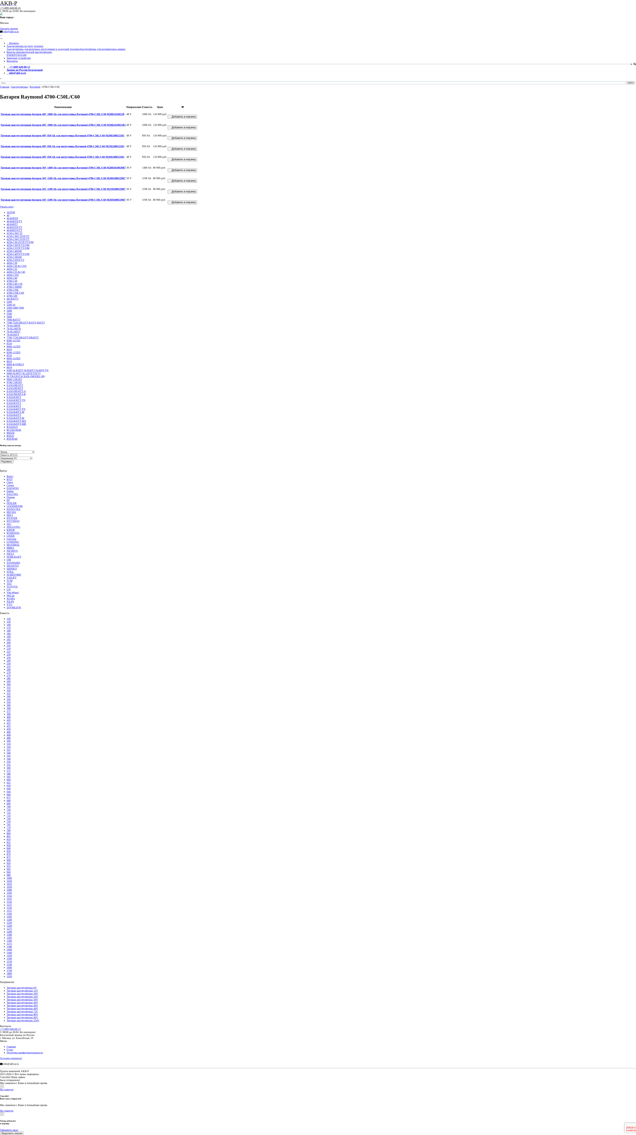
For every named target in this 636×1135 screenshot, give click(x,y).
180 (9, 630)
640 (9, 788)
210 (9, 645)
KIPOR (11, 530)
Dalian (10, 491)
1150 (9, 907)
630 (9, 785)
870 (9, 854)
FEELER (12, 503)
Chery (10, 482)
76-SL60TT (13, 334)
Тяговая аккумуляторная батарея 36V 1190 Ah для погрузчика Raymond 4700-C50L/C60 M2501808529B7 (63, 189)
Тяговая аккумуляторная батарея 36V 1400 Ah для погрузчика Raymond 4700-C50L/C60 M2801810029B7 (63, 167)
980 (9, 875)
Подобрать (6, 461)
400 (9, 717)
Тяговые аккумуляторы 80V (22, 1014)
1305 (9, 937)
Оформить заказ (9, 1130)
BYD (9, 479)
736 (9, 818)
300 (9, 684)
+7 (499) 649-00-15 (10, 8)
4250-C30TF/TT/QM (18, 245)
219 (9, 648)
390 (9, 714)
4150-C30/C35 (14, 233)
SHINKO (12, 568)
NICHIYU (12, 550)
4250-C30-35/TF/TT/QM (20, 242)
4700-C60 (12, 295)
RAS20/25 (12, 427)
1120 (9, 902)
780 (9, 830)
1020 (9, 881)
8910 (9, 367)
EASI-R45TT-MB (16, 424)
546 (9, 758)
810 (9, 839)
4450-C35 (12, 269)
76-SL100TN (14, 328)
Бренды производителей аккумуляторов (29, 52)
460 (9, 732)
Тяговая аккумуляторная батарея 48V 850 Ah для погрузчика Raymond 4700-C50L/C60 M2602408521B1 (62, 156)
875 (9, 857)
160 (9, 624)
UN (9, 589)
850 (9, 851)
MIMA (10, 547)
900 (9, 860)
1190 (9, 916)
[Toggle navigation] (1, 38)
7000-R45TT (14, 319)
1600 (9, 967)
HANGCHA (13, 509)
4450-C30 (12, 263)
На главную (6, 1089)
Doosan (11, 497)
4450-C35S (13, 275)
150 (9, 621)
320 (9, 690)
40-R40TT (12, 224)
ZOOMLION (14, 607)
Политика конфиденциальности (25, 1052)
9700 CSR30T (14, 382)
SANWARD (13, 562)
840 (9, 848)
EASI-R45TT (14, 415)
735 (9, 815)
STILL (10, 571)
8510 (9, 355)
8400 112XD (13, 346)
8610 (9, 361)
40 (8, 215)
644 (9, 791)
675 (9, 797)
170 (9, 627)
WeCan (10, 595)
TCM (9, 580)
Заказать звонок (9, 28)
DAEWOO (13, 488)
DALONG (12, 494)
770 (9, 827)
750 (9, 821)
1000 (9, 878)
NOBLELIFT (14, 556)
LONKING (13, 542)
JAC (9, 524)
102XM (11, 212)
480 (9, 738)
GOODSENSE (15, 506)
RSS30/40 (12, 439)
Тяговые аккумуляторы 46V (22, 1005)
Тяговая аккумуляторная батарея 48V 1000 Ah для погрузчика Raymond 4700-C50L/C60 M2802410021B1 (63, 125)
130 (9, 618)
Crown (10, 485)
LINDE (11, 536)
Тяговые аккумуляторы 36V (22, 999)
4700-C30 (12, 281)
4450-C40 (12, 278)
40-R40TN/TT (14, 221)
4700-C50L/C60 (15, 292)
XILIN (10, 601)
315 (9, 687)
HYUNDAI (13, 521)
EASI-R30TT (14, 397)
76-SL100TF (13, 325)
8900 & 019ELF (15, 364)
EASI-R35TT (14, 403)
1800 (9, 973)
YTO (9, 604)
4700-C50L (13, 289)
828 (9, 845)
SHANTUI (13, 565)
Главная (11, 1046)
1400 (9, 949)
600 (9, 779)
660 (9, 794)
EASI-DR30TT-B (16, 394)
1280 (9, 931)
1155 (9, 910)
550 (9, 761)
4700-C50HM (14, 286)
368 (9, 708)
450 (9, 729)
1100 (9, 893)
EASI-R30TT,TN (16, 400)
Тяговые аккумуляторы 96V (22, 1017)
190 (9, 636)
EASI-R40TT (14, 406)
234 (9, 657)
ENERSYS (13, 55)
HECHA (11, 512)
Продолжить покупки (11, 1133)
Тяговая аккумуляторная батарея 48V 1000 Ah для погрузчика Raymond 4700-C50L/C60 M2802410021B (62, 114)
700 (9, 806)
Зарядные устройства (19, 58)
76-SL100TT (14, 331)
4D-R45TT (13, 298)
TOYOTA (12, 586)
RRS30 (10, 433)
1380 (9, 946)
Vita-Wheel (13, 592)
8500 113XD (13, 352)
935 (9, 866)
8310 (9, 343)
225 (9, 651)
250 (9, 663)
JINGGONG (13, 527)
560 (9, 767)
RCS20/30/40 (14, 430)
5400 (9, 310)
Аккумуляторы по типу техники (25, 46)
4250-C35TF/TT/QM (18, 248)
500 (9, 741)
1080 (9, 890)
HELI (10, 515)
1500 (9, 958)
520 (9, 747)
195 (9, 639)
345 (9, 699)
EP (8, 500)
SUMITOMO (14, 574)
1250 (9, 922)
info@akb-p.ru (11, 31)
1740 (9, 970)
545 (9, 755)
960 (9, 872)
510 (9, 744)
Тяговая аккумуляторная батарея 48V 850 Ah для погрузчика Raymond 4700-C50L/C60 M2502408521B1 (62, 146)
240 (9, 660)
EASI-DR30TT (15, 388)
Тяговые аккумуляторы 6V (22, 987)
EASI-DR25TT (15, 385)
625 (9, 782)
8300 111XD (13, 340)
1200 (9, 919)
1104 (9, 896)
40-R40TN (12, 218)
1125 (9, 904)
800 (9, 833)
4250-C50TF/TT (15, 260)
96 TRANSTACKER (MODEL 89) (26, 376)
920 (9, 863)
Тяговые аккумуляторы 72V (22, 1011)
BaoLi (10, 476)
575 (9, 770)
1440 (9, 952)
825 (9, 842)
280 (9, 678)
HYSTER (12, 518)
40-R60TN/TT (14, 230)
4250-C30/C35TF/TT (18, 239)
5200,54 (11, 304)
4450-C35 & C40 (16, 272)
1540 (9, 964)
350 (9, 702)
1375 (9, 943)
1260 (9, 925)
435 (9, 726)
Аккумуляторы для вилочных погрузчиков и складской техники (43, 49)
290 (9, 681)
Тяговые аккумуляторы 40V (22, 1002)
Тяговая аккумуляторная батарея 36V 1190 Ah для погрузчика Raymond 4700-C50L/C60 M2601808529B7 (63, 199)
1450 (9, 955)
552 (9, 764)
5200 (9, 301)
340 (9, 696)
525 (9, 749)
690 (9, 803)
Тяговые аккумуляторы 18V (22, 993)
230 (9, 654)
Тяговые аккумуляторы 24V (22, 996)
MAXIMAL (13, 544)
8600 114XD (13, 358)
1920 (9, 976)
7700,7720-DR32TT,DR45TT (23, 337)
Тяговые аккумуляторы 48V (22, 1008)
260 (9, 669)
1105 (9, 899)
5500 (9, 313)
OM (9, 559)
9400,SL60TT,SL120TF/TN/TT (24, 373)
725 (9, 812)
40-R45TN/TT (14, 227)
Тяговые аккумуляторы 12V (22, 990)
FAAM (22, 55)
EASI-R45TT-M (15, 418)
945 (9, 869)
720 (9, 809)
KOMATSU (13, 533)
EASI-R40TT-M (15, 412)
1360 (9, 940)
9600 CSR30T (14, 379)
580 (9, 773)
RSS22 (10, 436)
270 (9, 672)
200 (9, 642)
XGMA (11, 598)
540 (9, 752)
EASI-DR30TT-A (16, 391)
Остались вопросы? (11, 1058)
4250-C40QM (14, 251)
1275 (9, 928)
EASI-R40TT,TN (16, 409)
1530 (9, 961)
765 (9, 824)
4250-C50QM (14, 257)
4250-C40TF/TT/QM (18, 254)
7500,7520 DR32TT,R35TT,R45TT (26, 322)
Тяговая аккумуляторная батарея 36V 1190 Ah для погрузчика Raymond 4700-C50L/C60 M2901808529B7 (63, 178)
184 (9, 633)
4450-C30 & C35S (16, 266)
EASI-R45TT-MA (16, 421)
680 (9, 800)
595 (9, 776)
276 (9, 675)
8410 (9, 349)
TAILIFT (12, 577)
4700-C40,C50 (14, 284)
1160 (9, 913)
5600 (9, 316)
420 (9, 720)
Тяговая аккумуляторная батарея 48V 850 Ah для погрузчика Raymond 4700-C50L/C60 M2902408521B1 (62, 135)
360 (9, 705)
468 (9, 735)
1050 (9, 887)
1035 (9, 884)
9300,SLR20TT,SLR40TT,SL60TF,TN (28, 370)
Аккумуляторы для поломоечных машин (102, 49)
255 (9, 666)
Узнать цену (7, 206)
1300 (9, 934)
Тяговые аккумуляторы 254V (23, 1020)
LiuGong (11, 539)
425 (9, 723)
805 (9, 836)
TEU (9, 583)
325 (9, 693)
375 (9, 711)
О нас (10, 1049)
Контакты (12, 61)
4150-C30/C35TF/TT (18, 236)
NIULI (10, 553)
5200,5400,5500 (15, 307)
